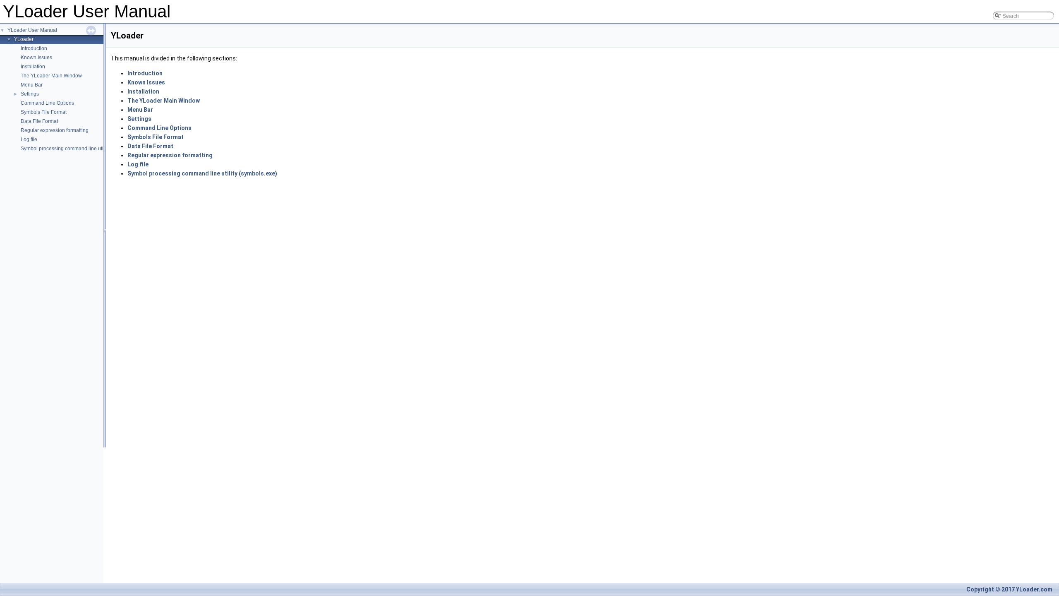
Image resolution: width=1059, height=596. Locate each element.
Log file (29, 139)
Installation (33, 67)
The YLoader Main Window (51, 76)
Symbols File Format (44, 112)
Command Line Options (47, 103)
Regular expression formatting (55, 130)
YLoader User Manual (32, 30)
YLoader (24, 39)
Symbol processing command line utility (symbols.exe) (81, 148)
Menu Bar (32, 85)
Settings (30, 94)
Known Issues (36, 57)
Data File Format (39, 121)
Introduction (34, 48)
